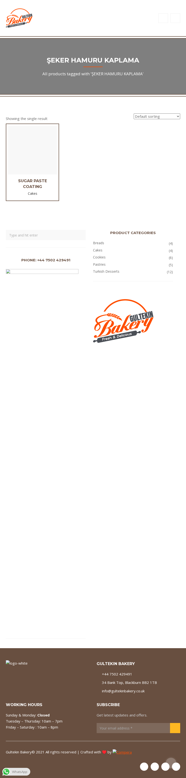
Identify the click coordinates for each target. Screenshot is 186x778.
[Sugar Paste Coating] (32, 154)
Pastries (99, 264)
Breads (98, 243)
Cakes (97, 250)
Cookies (99, 257)
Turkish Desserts (106, 271)
